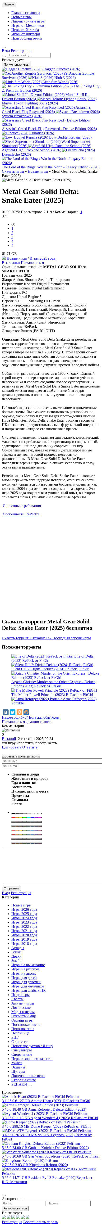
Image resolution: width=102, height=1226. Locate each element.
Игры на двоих (23, 973)
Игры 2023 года (24, 922)
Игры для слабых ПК (28, 990)
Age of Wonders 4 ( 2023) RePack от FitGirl (64, 1118)
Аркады (17, 948)
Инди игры (20, 995)
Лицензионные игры (28, 21)
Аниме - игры (22, 1003)
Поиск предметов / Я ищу (32, 1046)
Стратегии (19, 1042)
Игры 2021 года (24, 931)
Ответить (29, 747)
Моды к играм (23, 1012)
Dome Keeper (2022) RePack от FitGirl (61, 1126)
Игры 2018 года (24, 944)
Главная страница (25, 13)
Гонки (16, 952)
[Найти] (4, 56)
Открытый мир (23, 1016)
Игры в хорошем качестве (32, 1059)
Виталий (9, 739)
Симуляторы (21, 1050)
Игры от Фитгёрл (25, 34)
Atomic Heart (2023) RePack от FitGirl (60, 1101)
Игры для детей (24, 978)
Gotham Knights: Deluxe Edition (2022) (58, 1148)
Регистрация (12, 1222)
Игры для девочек (26, 982)
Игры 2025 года (42, 258)
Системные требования (22, 506)
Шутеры (18, 1071)
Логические (21, 1007)
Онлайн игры (22, 1020)
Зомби (16, 961)
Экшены (18, 1067)
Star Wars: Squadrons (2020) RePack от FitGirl (63, 1156)
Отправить (11, 888)
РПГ (15, 1037)
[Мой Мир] (26, 712)
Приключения (22, 1029)
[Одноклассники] (19, 712)
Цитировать (11, 747)
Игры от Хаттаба (25, 30)
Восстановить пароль (40, 1222)
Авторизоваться (15, 1208)
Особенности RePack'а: (21, 514)
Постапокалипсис (25, 1025)
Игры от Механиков (27, 25)
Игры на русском (25, 969)
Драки (16, 956)
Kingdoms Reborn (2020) (48, 1165)
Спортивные (21, 1054)
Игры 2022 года (24, 926)
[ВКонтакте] (6, 712)
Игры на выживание (28, 965)
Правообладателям (26, 38)
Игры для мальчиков (28, 986)
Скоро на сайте (23, 1080)
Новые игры (21, 17)
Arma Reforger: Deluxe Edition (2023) (57, 1109)
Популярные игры (16, 64)
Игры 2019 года (24, 939)
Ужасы (16, 1063)
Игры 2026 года (24, 909)
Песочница (20, 1033)
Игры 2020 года (24, 935)
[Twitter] (12, 712)
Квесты (17, 999)
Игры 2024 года (24, 918)
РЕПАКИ (19, 1084)
